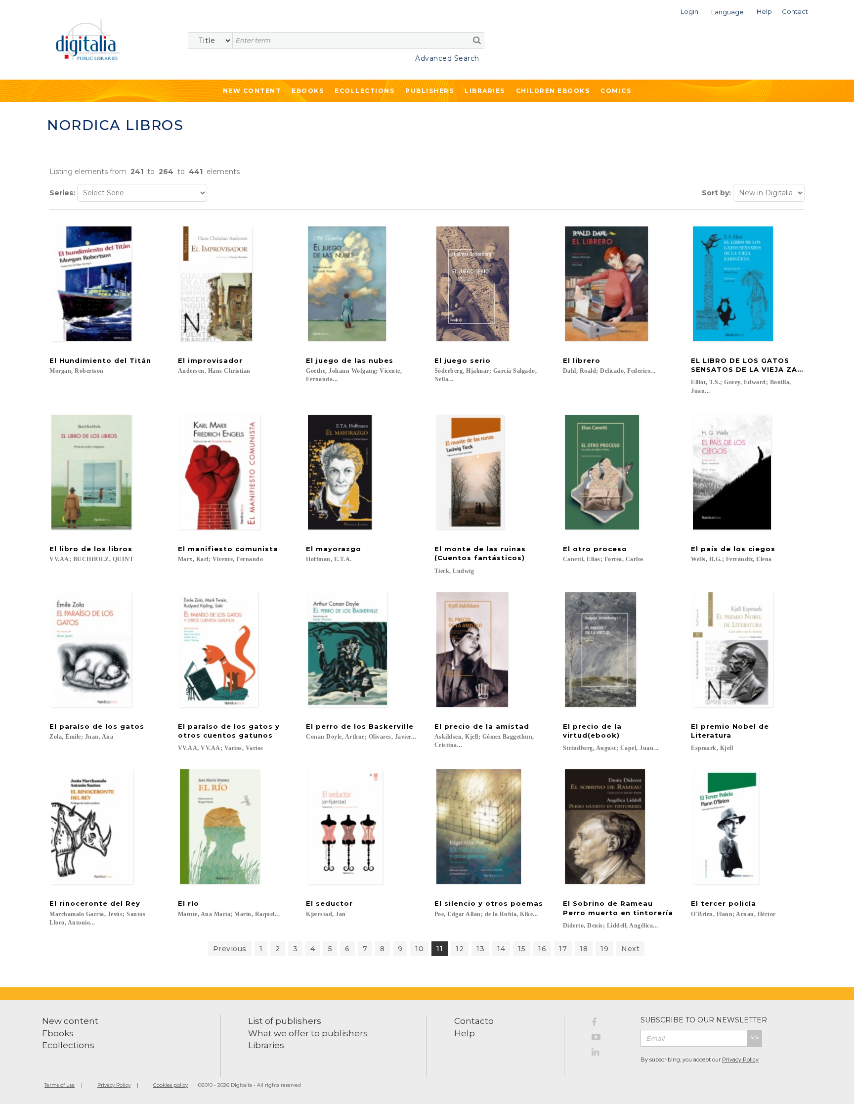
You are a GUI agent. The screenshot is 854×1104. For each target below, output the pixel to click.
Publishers (429, 90)
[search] (477, 40)
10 (419, 948)
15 (521, 948)
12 (460, 948)
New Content (252, 90)
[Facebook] (609, 1024)
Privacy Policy (740, 1059)
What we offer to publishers (308, 1033)
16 (542, 948)
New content (70, 1021)
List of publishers (284, 1021)
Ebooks (308, 90)
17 (563, 948)
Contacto (474, 1021)
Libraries (485, 90)
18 (584, 948)
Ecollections (364, 90)
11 (439, 948)
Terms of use (59, 1085)
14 (501, 948)
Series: (62, 192)
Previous (230, 948)
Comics (615, 90)
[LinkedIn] (609, 1054)
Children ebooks (553, 90)
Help (464, 1033)
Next (630, 948)
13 (480, 948)
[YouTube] (609, 1039)
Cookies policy (170, 1085)
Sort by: (716, 192)
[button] (689, 10)
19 (604, 948)
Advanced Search (447, 58)
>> (754, 1038)
